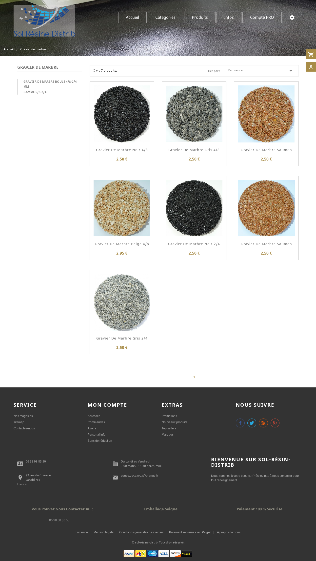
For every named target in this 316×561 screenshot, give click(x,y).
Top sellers (169, 428)
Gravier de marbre (38, 67)
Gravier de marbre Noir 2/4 (194, 243)
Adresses (94, 416)
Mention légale (104, 532)
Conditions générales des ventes (141, 532)
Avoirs (92, 428)
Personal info (96, 434)
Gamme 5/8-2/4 (34, 92)
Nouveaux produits (174, 422)
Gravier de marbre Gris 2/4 (122, 338)
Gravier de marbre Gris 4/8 (194, 149)
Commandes (96, 422)
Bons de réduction (100, 440)
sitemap (19, 422)
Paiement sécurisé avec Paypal (190, 532)
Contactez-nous (24, 428)
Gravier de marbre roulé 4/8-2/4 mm (50, 84)
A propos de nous (228, 532)
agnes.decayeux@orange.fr (139, 475)
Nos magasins (23, 416)
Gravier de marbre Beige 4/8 (122, 243)
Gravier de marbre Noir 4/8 (122, 149)
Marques (168, 434)
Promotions (169, 416)
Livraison (82, 532)
